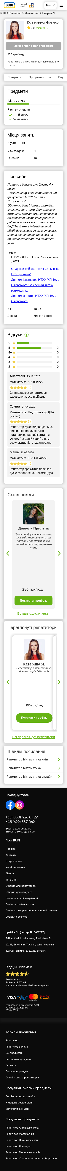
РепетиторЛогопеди (18, 1146)
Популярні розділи (17, 1071)
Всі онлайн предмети (18, 1058)
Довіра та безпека (16, 916)
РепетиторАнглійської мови (22, 1127)
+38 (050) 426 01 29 (22, 817)
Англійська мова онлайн (20, 1096)
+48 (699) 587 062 (20, 822)
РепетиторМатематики (20, 1133)
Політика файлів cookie (20, 904)
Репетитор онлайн (17, 1046)
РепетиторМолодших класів (23, 1152)
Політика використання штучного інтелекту (32, 910)
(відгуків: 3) (42, 27)
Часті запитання (15, 867)
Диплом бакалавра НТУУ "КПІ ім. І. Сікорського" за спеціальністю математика (35, 285)
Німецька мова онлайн (19, 1102)
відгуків (22, 985)
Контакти (11, 854)
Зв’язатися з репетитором (33, 46)
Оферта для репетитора (21, 885)
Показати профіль (33, 600)
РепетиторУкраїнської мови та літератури (31, 1158)
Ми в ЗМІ (11, 879)
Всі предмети (14, 1052)
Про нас (10, 848)
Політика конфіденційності (22, 898)
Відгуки (10, 873)
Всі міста (11, 1065)
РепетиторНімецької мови (22, 1139)
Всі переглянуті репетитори (33, 737)
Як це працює (14, 861)
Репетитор (12, 1040)
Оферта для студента (19, 891)
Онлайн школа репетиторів (22, 1077)
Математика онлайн (18, 1108)
